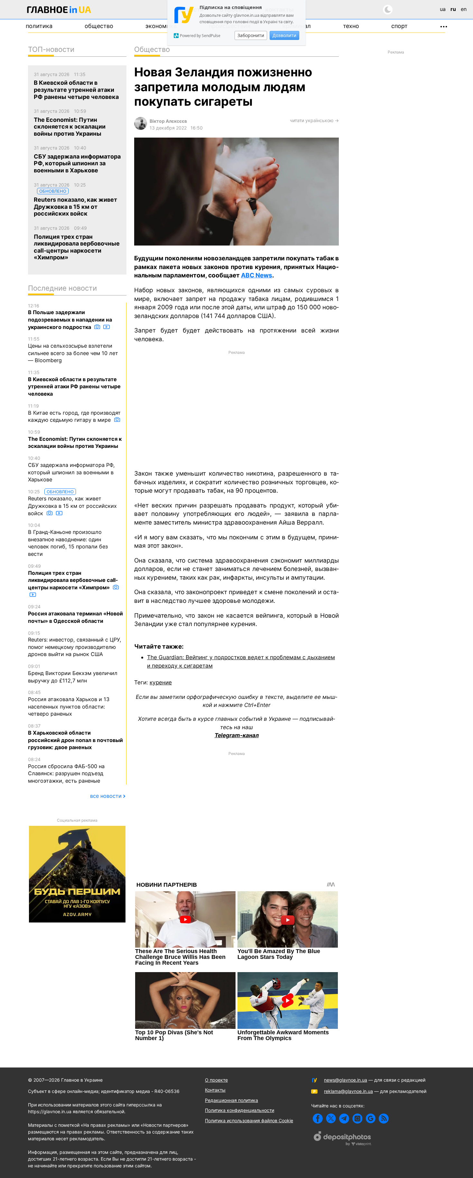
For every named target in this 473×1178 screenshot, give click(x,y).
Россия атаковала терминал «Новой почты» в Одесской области (75, 614)
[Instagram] (357, 1119)
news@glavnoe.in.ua (345, 1080)
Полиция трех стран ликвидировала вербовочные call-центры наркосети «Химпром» (73, 577)
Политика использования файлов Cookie (249, 1120)
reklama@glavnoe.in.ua (348, 1091)
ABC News (256, 275)
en (464, 9)
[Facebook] (318, 1119)
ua (443, 9)
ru (453, 9)
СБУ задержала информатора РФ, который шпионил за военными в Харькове (71, 469)
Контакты (215, 1090)
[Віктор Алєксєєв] (140, 128)
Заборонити (250, 35)
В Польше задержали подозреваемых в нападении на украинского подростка (70, 316)
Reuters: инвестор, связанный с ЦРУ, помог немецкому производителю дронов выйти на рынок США (74, 644)
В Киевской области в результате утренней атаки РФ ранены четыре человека (74, 383)
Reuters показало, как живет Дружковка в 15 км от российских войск (72, 503)
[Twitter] (331, 1119)
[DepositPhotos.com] (343, 1139)
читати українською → (314, 120)
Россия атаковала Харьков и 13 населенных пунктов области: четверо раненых (68, 703)
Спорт (399, 26)
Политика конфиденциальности (239, 1110)
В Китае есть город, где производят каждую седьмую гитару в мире (74, 413)
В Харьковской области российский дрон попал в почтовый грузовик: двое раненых (75, 736)
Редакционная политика (231, 1100)
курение (161, 682)
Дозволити (284, 35)
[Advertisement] (236, 409)
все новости (106, 796)
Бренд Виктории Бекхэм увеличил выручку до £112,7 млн (72, 673)
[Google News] (371, 1119)
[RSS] (384, 1119)
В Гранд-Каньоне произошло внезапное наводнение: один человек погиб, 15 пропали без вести (68, 539)
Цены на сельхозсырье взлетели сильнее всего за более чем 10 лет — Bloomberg (73, 349)
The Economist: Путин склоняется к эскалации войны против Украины (75, 439)
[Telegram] (344, 1119)
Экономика (161, 26)
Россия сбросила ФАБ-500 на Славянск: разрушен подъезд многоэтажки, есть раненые (66, 770)
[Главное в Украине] (59, 11)
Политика (39, 26)
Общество (99, 26)
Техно (351, 26)
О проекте (216, 1080)
